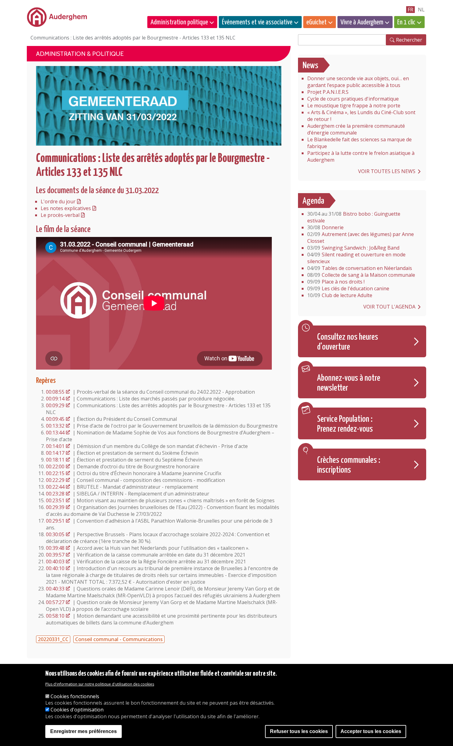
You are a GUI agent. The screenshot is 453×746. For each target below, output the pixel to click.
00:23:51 (55, 500)
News (310, 65)
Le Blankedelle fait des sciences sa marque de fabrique (359, 143)
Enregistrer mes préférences (83, 731)
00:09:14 (55, 398)
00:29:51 (55, 520)
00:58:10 (55, 615)
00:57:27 (55, 602)
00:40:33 (55, 588)
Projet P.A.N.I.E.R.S (328, 92)
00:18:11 (55, 459)
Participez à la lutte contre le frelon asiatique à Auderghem (360, 156)
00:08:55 (55, 391)
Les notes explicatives (66, 208)
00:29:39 (55, 507)
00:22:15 (55, 473)
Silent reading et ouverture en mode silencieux (356, 258)
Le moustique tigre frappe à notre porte (353, 105)
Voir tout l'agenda (389, 306)
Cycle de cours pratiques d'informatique (353, 98)
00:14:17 (55, 453)
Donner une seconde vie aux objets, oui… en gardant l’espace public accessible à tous (358, 82)
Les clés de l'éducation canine (348, 288)
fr (410, 9)
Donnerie (325, 227)
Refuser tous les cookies (299, 731)
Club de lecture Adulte (339, 295)
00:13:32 (55, 425)
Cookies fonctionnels (75, 696)
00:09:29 (55, 405)
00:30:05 (55, 534)
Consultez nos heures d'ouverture (347, 342)
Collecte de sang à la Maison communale (361, 274)
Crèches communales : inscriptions (348, 465)
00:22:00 (55, 466)
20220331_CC (53, 639)
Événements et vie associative (257, 22)
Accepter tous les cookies (371, 731)
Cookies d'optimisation (77, 710)
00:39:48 (55, 548)
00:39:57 (55, 554)
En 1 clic (406, 22)
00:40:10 (55, 568)
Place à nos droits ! (336, 281)
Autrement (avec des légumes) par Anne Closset (360, 237)
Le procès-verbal (60, 215)
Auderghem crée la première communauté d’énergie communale (356, 129)
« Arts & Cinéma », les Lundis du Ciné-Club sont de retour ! (361, 115)
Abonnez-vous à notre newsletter (348, 383)
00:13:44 (55, 432)
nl (421, 9)
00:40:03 (55, 561)
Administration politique (179, 22)
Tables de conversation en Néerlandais (359, 268)
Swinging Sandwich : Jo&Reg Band (353, 247)
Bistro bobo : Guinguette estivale (353, 217)
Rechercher (409, 39)
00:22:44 (55, 486)
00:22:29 (55, 480)
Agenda (313, 201)
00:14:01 (55, 446)
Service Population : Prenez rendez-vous (345, 424)
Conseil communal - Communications (119, 639)
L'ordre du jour (58, 201)
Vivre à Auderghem (362, 22)
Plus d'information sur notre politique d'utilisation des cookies (99, 684)
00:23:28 (55, 493)
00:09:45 (55, 419)
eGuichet (316, 22)
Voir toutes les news (386, 171)
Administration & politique (80, 53)
